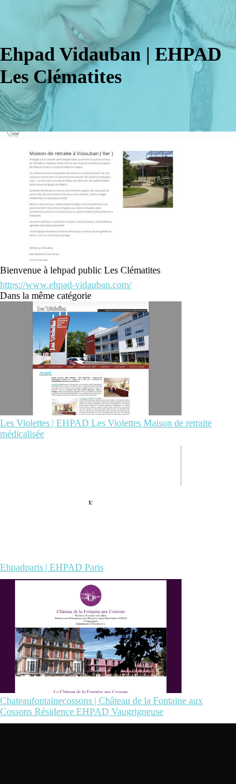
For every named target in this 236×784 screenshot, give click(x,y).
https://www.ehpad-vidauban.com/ (65, 285)
